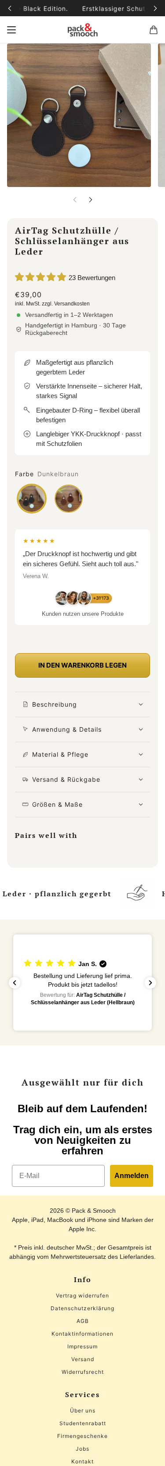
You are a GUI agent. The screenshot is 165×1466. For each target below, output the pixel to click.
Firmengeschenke (82, 1436)
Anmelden (131, 1175)
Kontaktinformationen (82, 1333)
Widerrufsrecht (83, 1372)
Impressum (82, 1346)
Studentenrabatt (82, 1423)
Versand (82, 1359)
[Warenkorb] (153, 29)
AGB (83, 1321)
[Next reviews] (150, 982)
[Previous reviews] (14, 982)
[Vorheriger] (10, 8)
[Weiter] (155, 8)
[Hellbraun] (68, 498)
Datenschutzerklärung (82, 1308)
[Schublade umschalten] (11, 29)
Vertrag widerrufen (82, 1295)
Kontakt (82, 1461)
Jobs (82, 1448)
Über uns (82, 1410)
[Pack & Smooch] (83, 29)
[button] (82, 982)
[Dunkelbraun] (31, 498)
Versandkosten (72, 304)
